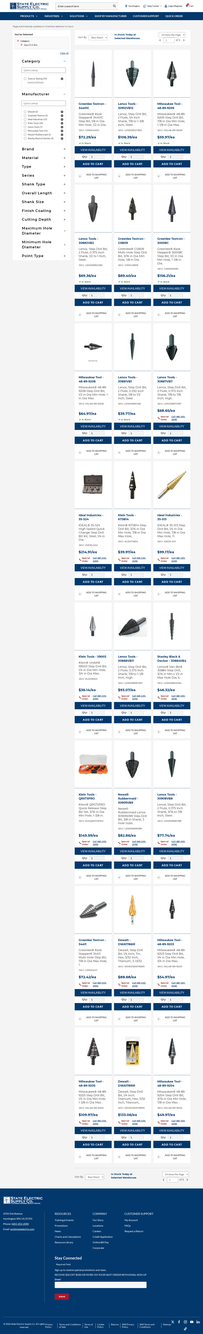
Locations (98, 1225)
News (58, 1231)
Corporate (98, 1247)
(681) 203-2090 (20, 1223)
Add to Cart (93, 164)
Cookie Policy (100, 1325)
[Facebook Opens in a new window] (179, 1322)
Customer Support (146, 15)
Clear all (64, 53)
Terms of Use (88, 1325)
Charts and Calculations (68, 1236)
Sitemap (167, 1324)
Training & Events (64, 1220)
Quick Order (174, 15)
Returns (115, 1324)
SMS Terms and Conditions (147, 1325)
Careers (97, 1231)
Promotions (61, 1225)
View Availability (93, 150)
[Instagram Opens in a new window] (185, 1322)
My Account (131, 1220)
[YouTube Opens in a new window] (191, 1322)
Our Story (98, 1220)
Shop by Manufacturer (111, 15)
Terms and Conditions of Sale (70, 1325)
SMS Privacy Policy (128, 1325)
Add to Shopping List (93, 176)
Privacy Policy (49, 1325)
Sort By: (82, 37)
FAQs (127, 1225)
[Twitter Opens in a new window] (172, 1322)
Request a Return (133, 1231)
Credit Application (103, 1236)
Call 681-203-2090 (178, 418)
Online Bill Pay (101, 1242)
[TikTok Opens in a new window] (185, 1328)
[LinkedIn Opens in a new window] (198, 1322)
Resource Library (64, 1242)
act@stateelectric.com (22, 1229)
